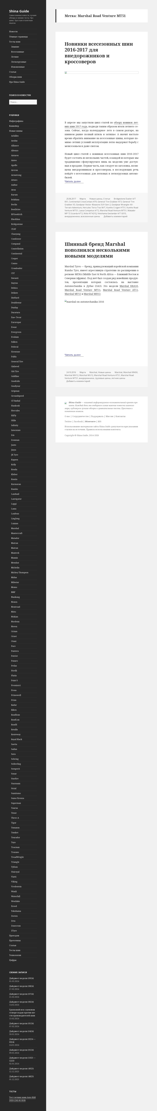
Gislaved (15, 366)
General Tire (17, 361)
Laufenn (15, 513)
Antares (15, 155)
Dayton (14, 283)
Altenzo (14, 150)
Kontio (14, 479)
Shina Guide (19, 11)
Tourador (15, 837)
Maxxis (14, 557)
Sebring (15, 759)
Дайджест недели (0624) (21, 1001)
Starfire (15, 778)
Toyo (13, 842)
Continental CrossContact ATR (83, 201)
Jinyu (13, 449)
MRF (13, 592)
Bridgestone (17, 224)
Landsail (15, 494)
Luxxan (14, 523)
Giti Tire (15, 371)
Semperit (15, 768)
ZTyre (14, 930)
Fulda (13, 356)
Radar (14, 705)
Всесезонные (17, 51)
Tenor (14, 813)
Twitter (68, 421)
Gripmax (15, 391)
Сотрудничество (80, 416)
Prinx (13, 700)
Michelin (15, 567)
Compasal (15, 243)
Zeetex (14, 916)
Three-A (15, 817)
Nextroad (15, 606)
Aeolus (14, 140)
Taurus (14, 808)
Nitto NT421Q (90, 213)
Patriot (14, 656)
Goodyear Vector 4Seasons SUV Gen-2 (93, 204)
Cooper (14, 258)
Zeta (13, 921)
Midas (14, 577)
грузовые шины (103, 378)
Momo (14, 587)
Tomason (15, 827)
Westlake (15, 901)
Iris (12, 435)
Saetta (14, 744)
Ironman (15, 440)
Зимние (15, 46)
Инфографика (16, 121)
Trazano (15, 852)
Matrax (14, 543)
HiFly (13, 415)
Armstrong (16, 175)
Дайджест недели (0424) (21, 1031)
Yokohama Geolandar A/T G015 (112, 213)
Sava (13, 754)
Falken (14, 342)
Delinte (14, 292)
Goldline (15, 376)
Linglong (15, 518)
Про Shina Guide (17, 82)
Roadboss (15, 714)
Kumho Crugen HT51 (116, 207)
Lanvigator (16, 499)
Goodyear (15, 386)
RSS (99, 421)
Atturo (14, 180)
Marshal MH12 (92, 294)
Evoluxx (15, 337)
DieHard (15, 297)
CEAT (13, 229)
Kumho (14, 489)
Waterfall (15, 896)
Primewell (16, 695)
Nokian (14, 616)
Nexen (14, 602)
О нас (67, 416)
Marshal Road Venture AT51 (120, 290)
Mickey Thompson (19, 572)
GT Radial (15, 400)
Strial (13, 788)
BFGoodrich (16, 214)
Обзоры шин (15, 77)
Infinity (14, 425)
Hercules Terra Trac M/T (94, 207)
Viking (14, 881)
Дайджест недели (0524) (21, 1023)
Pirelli (14, 670)
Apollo (14, 165)
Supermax (16, 803)
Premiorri (16, 685)
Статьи (12, 72)
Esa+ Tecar (16, 317)
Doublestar (16, 302)
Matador (15, 538)
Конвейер (14, 126)
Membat (15, 562)
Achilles (15, 135)
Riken (14, 710)
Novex (14, 626)
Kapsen (14, 459)
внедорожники (72, 216)
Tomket (14, 832)
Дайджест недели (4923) (21, 1068)
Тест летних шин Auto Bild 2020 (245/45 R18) (22, 1099)
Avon (13, 189)
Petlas (14, 665)
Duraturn (15, 312)
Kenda (14, 469)
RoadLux (15, 719)
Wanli (14, 891)
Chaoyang (15, 234)
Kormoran (16, 484)
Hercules (15, 410)
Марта (83, 198)
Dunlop (14, 307)
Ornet (14, 636)
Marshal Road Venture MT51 (113, 210)
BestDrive (15, 209)
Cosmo (14, 263)
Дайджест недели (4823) (21, 1076)
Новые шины (15, 131)
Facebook (78, 421)
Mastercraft (16, 533)
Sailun (14, 749)
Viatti (13, 876)
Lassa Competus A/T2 (89, 210)
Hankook (15, 405)
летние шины (118, 378)
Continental (16, 253)
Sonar (14, 773)
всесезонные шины (90, 216)
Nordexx (15, 621)
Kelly (13, 464)
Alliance (15, 145)
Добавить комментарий (115, 216)
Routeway (15, 734)
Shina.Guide (82, 435)
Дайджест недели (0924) (21, 978)
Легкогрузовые (18, 61)
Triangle (15, 862)
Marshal (15, 528)
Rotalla (14, 729)
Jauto (13, 445)
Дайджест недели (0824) (21, 986)
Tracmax (15, 847)
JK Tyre (14, 454)
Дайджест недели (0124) (21, 1050)
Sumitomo (16, 793)
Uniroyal (15, 871)
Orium (14, 631)
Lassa (13, 508)
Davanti (14, 278)
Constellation (17, 248)
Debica (14, 288)
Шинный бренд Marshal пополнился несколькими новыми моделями (97, 250)
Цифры (12, 960)
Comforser (16, 238)
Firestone (15, 351)
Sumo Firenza (17, 798)
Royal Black (16, 739)
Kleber (14, 474)
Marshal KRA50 (129, 286)
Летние (15, 56)
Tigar (13, 822)
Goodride (15, 381)
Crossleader (16, 268)
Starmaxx (15, 783)
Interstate (15, 430)
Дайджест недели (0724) (21, 994)
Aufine (14, 185)
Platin (14, 675)
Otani (13, 641)
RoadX (14, 724)
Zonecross (16, 925)
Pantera (15, 651)
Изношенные (18, 67)
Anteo (14, 160)
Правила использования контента (103, 429)
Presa (13, 690)
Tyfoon (14, 867)
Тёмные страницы (18, 36)
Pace (13, 646)
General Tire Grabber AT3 (110, 201)
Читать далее (74, 181)
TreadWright (17, 857)
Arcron (14, 170)
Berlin (14, 204)
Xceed (14, 906)
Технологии (15, 955)
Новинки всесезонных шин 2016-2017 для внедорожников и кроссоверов (99, 52)
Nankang (15, 597)
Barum (14, 194)
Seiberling (16, 764)
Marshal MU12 (73, 294)
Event (14, 327)
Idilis (13, 420)
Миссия (109, 416)
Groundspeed (17, 395)
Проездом (14, 935)
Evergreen (16, 332)
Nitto (13, 611)
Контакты (120, 416)
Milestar (15, 582)
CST (13, 273)
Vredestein (16, 886)
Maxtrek (15, 553)
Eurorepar (16, 322)
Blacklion (15, 219)
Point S (14, 680)
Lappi (14, 503)
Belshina (15, 199)
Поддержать (97, 416)
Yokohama (16, 911)
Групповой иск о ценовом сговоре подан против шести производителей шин (22, 1012)
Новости (13, 31)
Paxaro (14, 660)
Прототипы (15, 940)
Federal (14, 346)
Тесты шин (14, 41)
